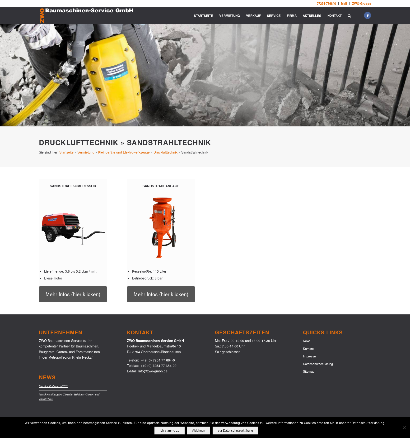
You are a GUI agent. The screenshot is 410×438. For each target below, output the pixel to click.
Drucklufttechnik (165, 152)
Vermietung (85, 152)
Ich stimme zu (169, 430)
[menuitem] (326, 3)
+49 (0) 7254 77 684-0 (158, 360)
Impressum (310, 356)
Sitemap (308, 371)
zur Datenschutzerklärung (235, 430)
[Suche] (349, 15)
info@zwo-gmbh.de (153, 371)
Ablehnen (198, 430)
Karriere (308, 348)
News (307, 340)
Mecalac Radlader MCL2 (53, 386)
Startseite (66, 152)
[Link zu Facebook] (367, 15)
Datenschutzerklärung (318, 363)
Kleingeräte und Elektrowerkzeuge (124, 152)
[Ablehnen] (404, 427)
